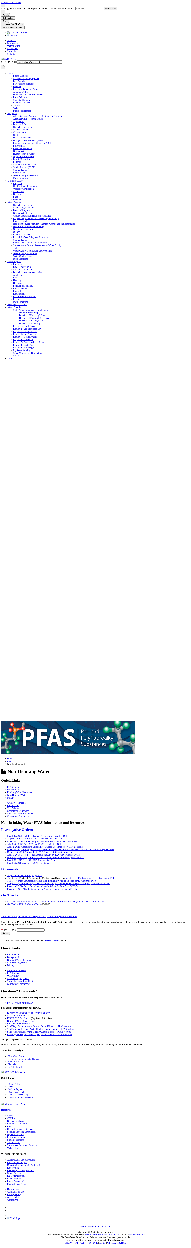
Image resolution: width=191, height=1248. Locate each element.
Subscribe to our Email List (20, 813)
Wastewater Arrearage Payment (22, 1145)
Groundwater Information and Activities (32, 215)
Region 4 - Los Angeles (24, 334)
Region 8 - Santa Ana (23, 345)
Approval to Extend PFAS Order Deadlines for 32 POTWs (35, 838)
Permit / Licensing (21, 159)
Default (5, 15)
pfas (9, 761)
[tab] (95, 830)
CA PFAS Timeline (16, 802)
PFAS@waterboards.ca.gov (20, 1002)
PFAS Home (13, 787)
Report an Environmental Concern (23, 1059)
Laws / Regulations (16, 1176)
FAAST (11, 1126)
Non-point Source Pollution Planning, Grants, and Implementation (44, 224)
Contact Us (12, 48)
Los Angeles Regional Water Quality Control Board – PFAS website (39, 1034)
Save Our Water (15, 1061)
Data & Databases (15, 1121)
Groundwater (19, 151)
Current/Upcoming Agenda (26, 78)
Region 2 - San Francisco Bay (27, 328)
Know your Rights (16, 1092)
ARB (76, 1242)
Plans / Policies (14, 1178)
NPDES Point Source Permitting (28, 226)
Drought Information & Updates (28, 140)
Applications (19, 275)
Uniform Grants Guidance (20, 1097)
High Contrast (8, 18)
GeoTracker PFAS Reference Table (24, 904)
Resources (6, 1109)
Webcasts (17, 108)
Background (13, 789)
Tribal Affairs (13, 1142)
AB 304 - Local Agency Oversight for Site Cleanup (37, 116)
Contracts (17, 135)
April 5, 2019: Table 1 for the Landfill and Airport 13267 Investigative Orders (43, 855)
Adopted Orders (20, 92)
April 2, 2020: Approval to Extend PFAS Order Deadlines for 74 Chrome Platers (45, 846)
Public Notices (20, 288)
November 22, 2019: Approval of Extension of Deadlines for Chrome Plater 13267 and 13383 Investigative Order (60, 849)
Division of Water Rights (31, 323)
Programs (12, 113)
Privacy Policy (14, 1194)
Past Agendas (19, 81)
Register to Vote (15, 1067)
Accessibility (13, 1197)
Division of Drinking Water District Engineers (28, 1013)
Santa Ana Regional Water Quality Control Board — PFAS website (39, 1031)
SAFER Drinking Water (24, 164)
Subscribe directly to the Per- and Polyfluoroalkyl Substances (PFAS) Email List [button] (39, 916)
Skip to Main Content (11, 2)
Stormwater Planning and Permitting (30, 242)
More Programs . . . (22, 178)
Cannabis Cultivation (23, 127)
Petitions (17, 86)
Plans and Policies (21, 102)
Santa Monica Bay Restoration (27, 353)
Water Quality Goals (22, 256)
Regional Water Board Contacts (22, 1021)
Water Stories (13, 46)
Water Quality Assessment (25, 175)
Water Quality (14, 202)
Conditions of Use (15, 1191)
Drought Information (17, 1123)
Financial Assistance (22, 148)
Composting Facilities (23, 207)
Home (10, 758)
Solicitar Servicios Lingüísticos (21, 1131)
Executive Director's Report (26, 89)
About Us (11, 40)
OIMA (10, 1115)
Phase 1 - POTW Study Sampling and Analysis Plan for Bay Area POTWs (42, 886)
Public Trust (18, 291)
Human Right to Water (23, 154)
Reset (4, 21)
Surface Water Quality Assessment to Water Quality (37, 245)
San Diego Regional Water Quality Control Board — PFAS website (39, 1026)
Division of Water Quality (31, 320)
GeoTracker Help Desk (18, 1015)
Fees (15, 277)
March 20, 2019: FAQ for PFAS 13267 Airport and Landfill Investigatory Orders (45, 857)
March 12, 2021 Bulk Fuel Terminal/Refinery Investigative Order (38, 836)
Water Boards (14, 307)
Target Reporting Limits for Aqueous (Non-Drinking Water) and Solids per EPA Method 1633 (51, 881)
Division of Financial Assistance (34, 318)
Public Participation (22, 110)
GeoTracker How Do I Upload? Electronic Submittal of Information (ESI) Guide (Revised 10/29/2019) (55, 901)
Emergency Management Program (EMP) (32, 143)
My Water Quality (21, 350)
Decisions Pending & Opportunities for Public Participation (24, 1163)
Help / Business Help (17, 1094)
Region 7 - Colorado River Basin (28, 342)
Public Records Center (17, 1181)
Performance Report (16, 1137)
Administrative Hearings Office (28, 119)
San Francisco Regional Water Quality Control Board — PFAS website (40, 1029)
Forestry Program (21, 210)
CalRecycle (85, 1242)
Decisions (17, 283)
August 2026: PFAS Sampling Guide (24, 875)
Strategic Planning (21, 100)
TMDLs (17, 248)
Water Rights (14, 261)
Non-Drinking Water (17, 795)
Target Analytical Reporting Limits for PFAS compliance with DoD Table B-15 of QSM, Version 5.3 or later (58, 883)
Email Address (9, 930)
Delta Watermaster (21, 137)
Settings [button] (11, 54)
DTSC (102, 1242)
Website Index (14, 1148)
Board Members (20, 75)
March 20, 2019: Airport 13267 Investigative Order (31, 863)
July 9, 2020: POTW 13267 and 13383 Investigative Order (35, 844)
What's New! (13, 808)
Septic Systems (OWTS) (24, 167)
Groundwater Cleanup (23, 213)
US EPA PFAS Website (18, 1023)
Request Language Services (20, 1129)
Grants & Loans (14, 1173)
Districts (17, 194)
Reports (16, 299)
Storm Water (19, 172)
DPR (95, 1242)
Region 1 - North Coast (24, 326)
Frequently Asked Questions (20, 1170)
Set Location (110, 8)
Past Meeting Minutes (23, 84)
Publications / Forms (16, 1184)
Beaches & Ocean (21, 124)
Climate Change (20, 129)
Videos (16, 105)
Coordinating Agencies (18, 811)
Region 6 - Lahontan (23, 339)
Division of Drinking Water (32, 315)
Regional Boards (137, 1234)
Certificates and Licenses (25, 186)
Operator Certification (23, 156)
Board (10, 73)
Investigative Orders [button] (17, 830)
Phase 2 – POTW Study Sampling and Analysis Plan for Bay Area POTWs (42, 889)
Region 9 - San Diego (23, 347)
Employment (13, 1168)
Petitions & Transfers (23, 285)
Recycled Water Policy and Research (30, 237)
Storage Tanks (20, 170)
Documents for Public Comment (28, 94)
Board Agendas (15, 1084)
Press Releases (20, 97)
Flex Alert (12, 1064)
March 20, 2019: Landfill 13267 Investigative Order (31, 860)
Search (10, 358)
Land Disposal (20, 221)
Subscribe (11, 51)
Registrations (19, 293)
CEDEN (11, 1118)
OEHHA (111, 1242)
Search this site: (8, 62)
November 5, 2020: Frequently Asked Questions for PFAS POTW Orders (42, 841)
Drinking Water (15, 180)
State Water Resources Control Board (30, 310)
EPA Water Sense (15, 1056)
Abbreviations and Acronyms (21, 1159)
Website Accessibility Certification (95, 1226)
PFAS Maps (13, 805)
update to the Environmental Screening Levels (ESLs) (91, 878)
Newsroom (12, 43)
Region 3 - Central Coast (25, 331)
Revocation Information (24, 296)
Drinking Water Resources (19, 792)
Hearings (17, 280)
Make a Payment (15, 1089)
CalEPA (17, 355)
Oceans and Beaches (23, 229)
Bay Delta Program (22, 267)
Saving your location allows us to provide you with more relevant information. (38, 8)
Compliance (18, 191)
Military (11, 797)
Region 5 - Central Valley (25, 337)
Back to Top (13, 1189)
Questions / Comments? (18, 816)
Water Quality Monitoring (25, 253)
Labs (15, 197)
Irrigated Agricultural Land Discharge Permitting (36, 218)
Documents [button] (9, 869)
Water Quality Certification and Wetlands (32, 250)
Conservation (19, 132)
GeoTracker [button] (10, 895)
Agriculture (18, 121)
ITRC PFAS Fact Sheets (18, 1018)
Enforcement (19, 145)
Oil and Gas (18, 232)
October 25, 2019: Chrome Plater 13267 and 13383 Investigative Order (40, 852)
